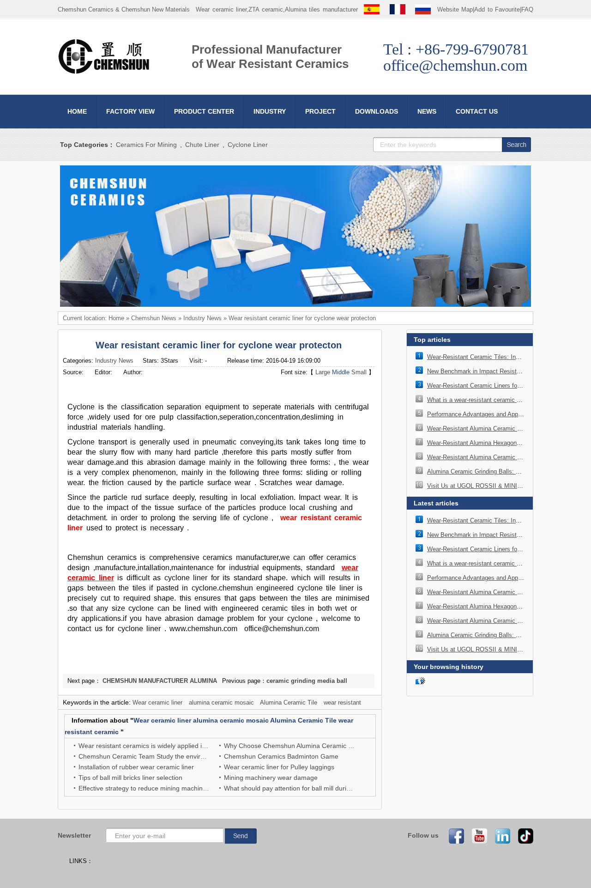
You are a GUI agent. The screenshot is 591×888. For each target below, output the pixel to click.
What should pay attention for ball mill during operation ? (306, 788)
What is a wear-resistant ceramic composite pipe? (494, 399)
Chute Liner (202, 144)
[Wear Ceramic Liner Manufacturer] (104, 72)
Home (116, 318)
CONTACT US (477, 111)
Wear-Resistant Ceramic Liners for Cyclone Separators (500, 385)
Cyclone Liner (248, 144)
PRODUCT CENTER (204, 111)
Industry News (202, 318)
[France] (397, 9)
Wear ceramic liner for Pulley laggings (279, 767)
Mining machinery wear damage (271, 777)
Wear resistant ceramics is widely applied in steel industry (162, 745)
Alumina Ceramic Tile (288, 702)
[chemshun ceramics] (295, 304)
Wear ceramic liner (157, 702)
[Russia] (422, 9)
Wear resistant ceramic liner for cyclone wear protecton (302, 318)
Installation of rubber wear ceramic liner (136, 767)
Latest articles (436, 503)
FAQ (527, 9)
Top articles (432, 339)
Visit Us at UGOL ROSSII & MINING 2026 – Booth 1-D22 (504, 485)
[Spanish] (371, 9)
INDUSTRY (269, 111)
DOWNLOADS (376, 111)
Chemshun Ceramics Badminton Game (281, 756)
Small (359, 372)
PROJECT (320, 111)
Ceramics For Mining (146, 144)
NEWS (426, 111)
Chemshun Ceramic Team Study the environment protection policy (175, 756)
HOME (77, 111)
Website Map (455, 9)
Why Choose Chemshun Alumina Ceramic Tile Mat (297, 745)
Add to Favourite (497, 9)
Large (322, 372)
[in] (499, 835)
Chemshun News (153, 318)
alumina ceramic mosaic (221, 702)
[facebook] (453, 835)
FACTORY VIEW (130, 111)
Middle (341, 372)
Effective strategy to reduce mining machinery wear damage (166, 788)
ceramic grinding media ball (306, 680)
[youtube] (476, 835)
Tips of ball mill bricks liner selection (130, 777)
